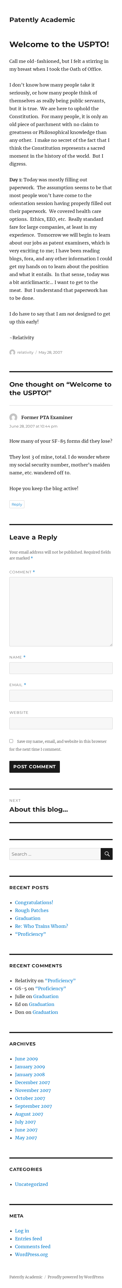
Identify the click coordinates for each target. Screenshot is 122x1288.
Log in (22, 1231)
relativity (25, 352)
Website (19, 712)
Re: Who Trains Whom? (41, 926)
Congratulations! (34, 902)
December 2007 (32, 1082)
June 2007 (26, 1130)
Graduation (28, 918)
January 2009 (30, 1066)
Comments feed (33, 1246)
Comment (22, 572)
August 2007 (29, 1114)
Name (17, 657)
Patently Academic (42, 20)
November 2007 (33, 1090)
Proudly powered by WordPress (76, 1277)
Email (17, 684)
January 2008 (30, 1074)
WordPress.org (31, 1254)
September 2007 (33, 1106)
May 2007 (26, 1138)
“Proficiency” (30, 934)
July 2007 (25, 1122)
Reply (17, 504)
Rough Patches (32, 910)
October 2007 (30, 1098)
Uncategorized (31, 1184)
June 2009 (26, 1059)
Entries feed (28, 1238)
